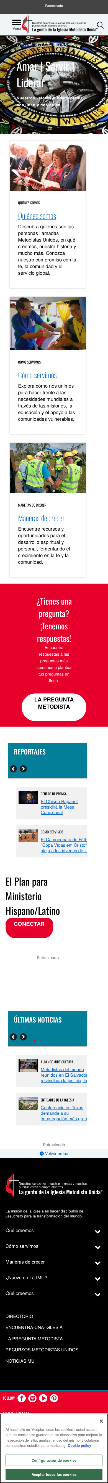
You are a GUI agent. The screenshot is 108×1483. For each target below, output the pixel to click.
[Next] (23, 768)
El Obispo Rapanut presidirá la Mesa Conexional (59, 806)
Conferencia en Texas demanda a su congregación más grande (66, 1113)
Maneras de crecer (32, 505)
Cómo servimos (29, 362)
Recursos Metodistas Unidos (42, 1350)
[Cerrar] (101, 1421)
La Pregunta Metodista (54, 703)
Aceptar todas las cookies (54, 1474)
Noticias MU (20, 1361)
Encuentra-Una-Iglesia (34, 1327)
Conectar (29, 924)
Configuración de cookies (54, 1460)
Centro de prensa (54, 793)
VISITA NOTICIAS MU (51, 1040)
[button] (100, 25)
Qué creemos (20, 1230)
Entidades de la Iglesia (57, 1100)
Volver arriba (56, 1153)
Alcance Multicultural (58, 1061)
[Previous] (13, 768)
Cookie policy (79, 1445)
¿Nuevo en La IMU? (26, 1277)
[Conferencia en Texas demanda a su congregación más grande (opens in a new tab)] (28, 1104)
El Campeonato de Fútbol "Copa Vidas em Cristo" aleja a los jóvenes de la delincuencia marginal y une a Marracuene (66, 850)
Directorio (19, 1316)
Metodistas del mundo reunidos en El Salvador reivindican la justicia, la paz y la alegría (64, 1077)
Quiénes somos (29, 202)
